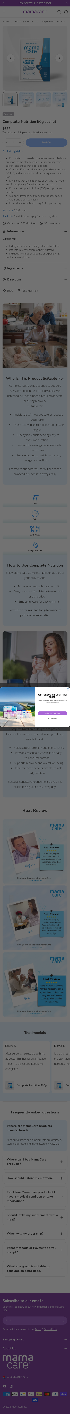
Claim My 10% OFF (53, 713)
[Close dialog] (68, 689)
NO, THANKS (52, 718)
